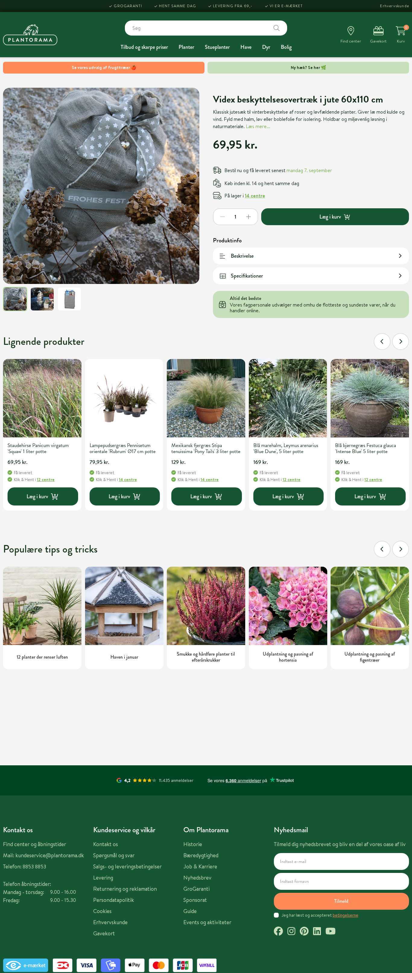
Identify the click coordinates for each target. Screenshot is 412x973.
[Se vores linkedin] (317, 932)
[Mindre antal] (222, 217)
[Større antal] (248, 217)
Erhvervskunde (394, 5)
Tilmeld (341, 901)
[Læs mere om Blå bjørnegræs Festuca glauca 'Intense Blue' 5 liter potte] (370, 398)
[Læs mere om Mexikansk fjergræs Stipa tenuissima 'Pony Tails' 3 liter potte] (206, 398)
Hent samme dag (177, 5)
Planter (186, 47)
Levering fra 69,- (232, 5)
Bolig (286, 47)
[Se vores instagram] (291, 932)
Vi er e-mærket (286, 5)
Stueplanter (217, 47)
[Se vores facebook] (278, 932)
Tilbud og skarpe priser (144, 47)
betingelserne (345, 915)
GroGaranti (128, 5)
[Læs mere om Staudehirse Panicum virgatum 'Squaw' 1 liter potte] (42, 398)
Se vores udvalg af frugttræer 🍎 (104, 68)
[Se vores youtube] (330, 932)
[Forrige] (382, 341)
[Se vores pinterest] (304, 932)
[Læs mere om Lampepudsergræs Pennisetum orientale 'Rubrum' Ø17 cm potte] (124, 398)
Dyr (266, 47)
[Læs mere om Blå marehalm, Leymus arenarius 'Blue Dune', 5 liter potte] (288, 398)
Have (246, 47)
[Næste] (400, 341)
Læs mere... (258, 126)
